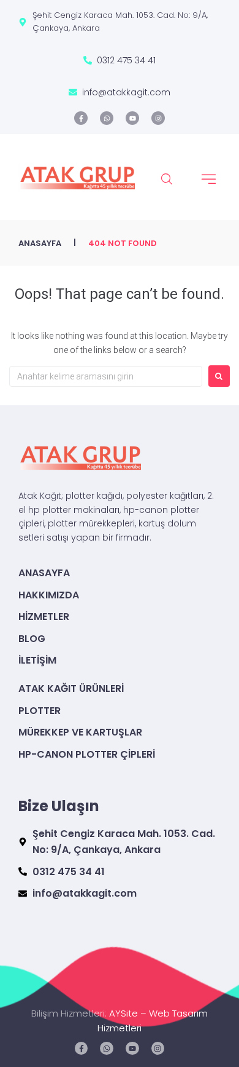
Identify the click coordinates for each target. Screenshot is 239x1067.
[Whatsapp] (106, 118)
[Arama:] (105, 376)
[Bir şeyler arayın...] (167, 179)
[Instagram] (158, 118)
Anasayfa (39, 243)
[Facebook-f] (81, 118)
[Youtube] (132, 118)
